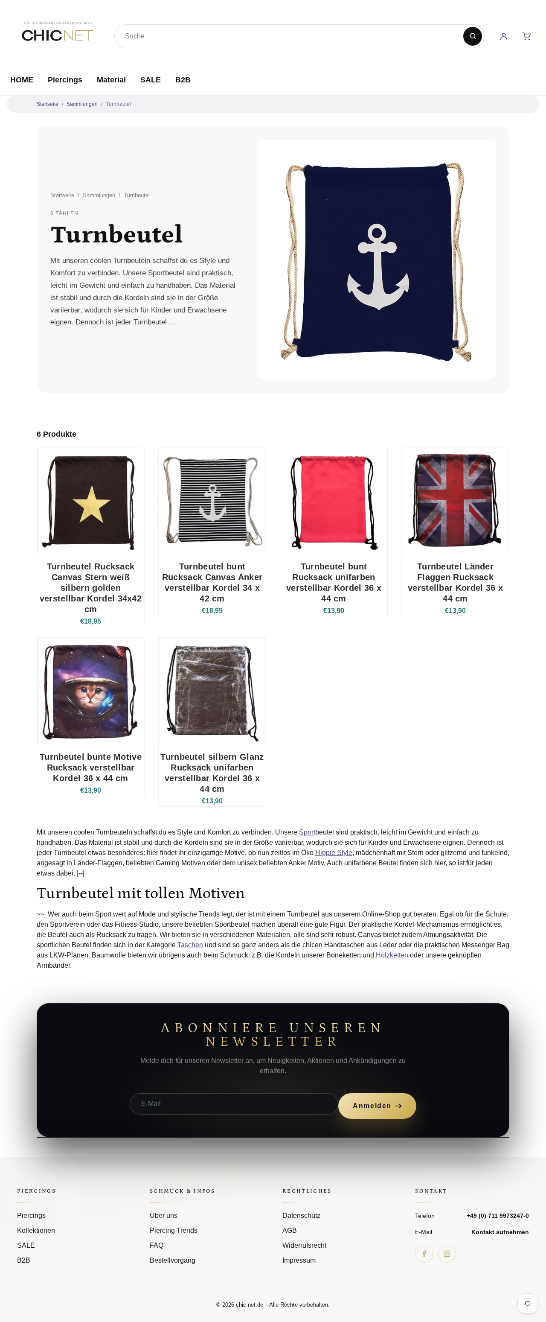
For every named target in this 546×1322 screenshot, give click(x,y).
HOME (21, 80)
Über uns (163, 1215)
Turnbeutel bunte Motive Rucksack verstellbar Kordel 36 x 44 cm (91, 767)
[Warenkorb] (527, 36)
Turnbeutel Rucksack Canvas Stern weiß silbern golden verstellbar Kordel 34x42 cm (91, 588)
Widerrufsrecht (304, 1245)
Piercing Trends (173, 1230)
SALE (150, 80)
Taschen (190, 944)
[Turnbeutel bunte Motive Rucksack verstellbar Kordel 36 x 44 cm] (90, 691)
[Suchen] (472, 36)
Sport (307, 832)
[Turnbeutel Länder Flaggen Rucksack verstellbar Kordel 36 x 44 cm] (455, 500)
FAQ (156, 1245)
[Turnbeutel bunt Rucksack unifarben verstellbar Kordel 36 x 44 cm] (333, 500)
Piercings (65, 80)
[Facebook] (424, 1254)
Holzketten (392, 955)
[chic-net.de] (57, 34)
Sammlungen (82, 104)
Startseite (47, 104)
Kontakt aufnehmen (500, 1232)
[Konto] (504, 36)
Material (111, 80)
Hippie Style (333, 852)
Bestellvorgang (172, 1260)
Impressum (299, 1260)
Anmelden (372, 1105)
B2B (183, 80)
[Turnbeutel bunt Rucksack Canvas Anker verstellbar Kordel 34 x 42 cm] (212, 500)
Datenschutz (301, 1215)
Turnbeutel (118, 104)
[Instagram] (447, 1254)
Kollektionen (36, 1230)
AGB (289, 1230)
